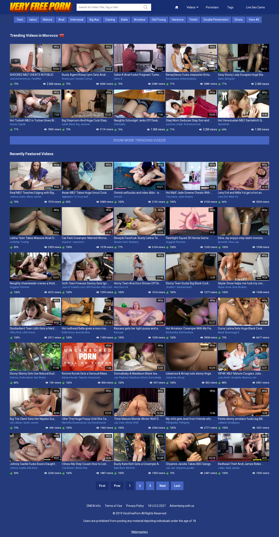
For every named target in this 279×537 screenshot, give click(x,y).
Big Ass (94, 19)
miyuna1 (67, 242)
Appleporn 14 (69, 196)
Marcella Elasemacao (74, 422)
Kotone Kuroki (69, 377)
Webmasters (139, 532)
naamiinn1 (79, 242)
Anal (61, 19)
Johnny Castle (18, 468)
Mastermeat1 (184, 287)
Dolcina (14, 377)
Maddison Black (138, 377)
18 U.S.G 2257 (157, 505)
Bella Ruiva (68, 332)
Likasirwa (171, 377)
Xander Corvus (84, 78)
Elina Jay (234, 242)
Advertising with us (182, 505)
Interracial (76, 19)
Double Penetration (216, 19)
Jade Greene (185, 196)
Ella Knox (32, 468)
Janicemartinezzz (20, 78)
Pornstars (212, 7)
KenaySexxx (172, 78)
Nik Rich (130, 468)
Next (163, 485)
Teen (20, 19)
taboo (33, 19)
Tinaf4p (24, 242)
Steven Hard (121, 242)
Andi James (233, 468)
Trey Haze (171, 196)
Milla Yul (233, 196)
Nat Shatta (40, 377)
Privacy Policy (135, 505)
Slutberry (133, 242)
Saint (221, 78)
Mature (47, 19)
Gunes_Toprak (18, 124)
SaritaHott (223, 124)
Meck (221, 332)
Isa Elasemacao (97, 422)
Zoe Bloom (68, 468)
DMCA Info (94, 505)
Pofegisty (184, 422)
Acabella (236, 377)
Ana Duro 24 (121, 287)
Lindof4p (14, 242)
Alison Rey (81, 468)
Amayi (181, 377)
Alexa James (34, 196)
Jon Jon (170, 468)
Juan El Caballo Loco (73, 287)
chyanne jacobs (185, 468)
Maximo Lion (249, 377)
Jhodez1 (171, 287)
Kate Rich (119, 468)
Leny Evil (223, 196)
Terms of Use (113, 505)
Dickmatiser (26, 377)
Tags (230, 7)
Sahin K (118, 78)
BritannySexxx (188, 78)
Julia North (224, 377)
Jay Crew (119, 422)
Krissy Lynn (68, 78)
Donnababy (155, 377)
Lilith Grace (28, 332)
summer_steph (174, 124)
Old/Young (159, 19)
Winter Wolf (131, 422)
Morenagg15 (232, 332)
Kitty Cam (107, 287)
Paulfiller (36, 78)
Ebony (239, 19)
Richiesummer (192, 124)
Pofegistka (172, 422)
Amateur (140, 19)
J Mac (221, 468)
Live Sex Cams (255, 7)
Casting (110, 19)
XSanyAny (119, 124)
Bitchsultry (172, 332)
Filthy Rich (15, 332)
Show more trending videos (139, 140)
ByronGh (223, 242)
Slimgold (229, 78)
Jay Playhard (121, 377)
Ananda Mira (83, 332)
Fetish (194, 19)
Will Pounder (93, 287)
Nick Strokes (239, 287)
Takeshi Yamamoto (89, 377)
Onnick (118, 196)
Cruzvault (82, 196)
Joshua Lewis (18, 196)
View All (254, 19)
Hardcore (178, 19)
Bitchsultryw (186, 332)
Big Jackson (83, 124)
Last (177, 485)
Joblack (222, 422)
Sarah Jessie (30, 422)
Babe (124, 19)
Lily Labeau (16, 422)
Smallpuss (234, 422)
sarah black (68, 124)
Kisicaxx (118, 332)
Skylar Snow (224, 287)
